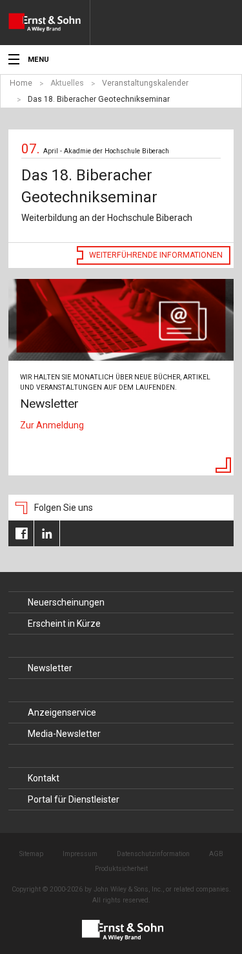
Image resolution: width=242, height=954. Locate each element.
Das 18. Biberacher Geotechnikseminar (99, 99)
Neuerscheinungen (66, 602)
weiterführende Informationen (156, 255)
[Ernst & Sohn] (49, 22)
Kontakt (43, 778)
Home (21, 83)
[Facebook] (21, 533)
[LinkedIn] (46, 533)
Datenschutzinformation (153, 854)
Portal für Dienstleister (73, 799)
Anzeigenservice (62, 712)
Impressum (80, 854)
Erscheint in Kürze (64, 623)
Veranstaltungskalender (145, 83)
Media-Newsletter (64, 734)
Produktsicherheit (121, 868)
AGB (216, 854)
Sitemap (31, 854)
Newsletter (50, 668)
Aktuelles (67, 83)
